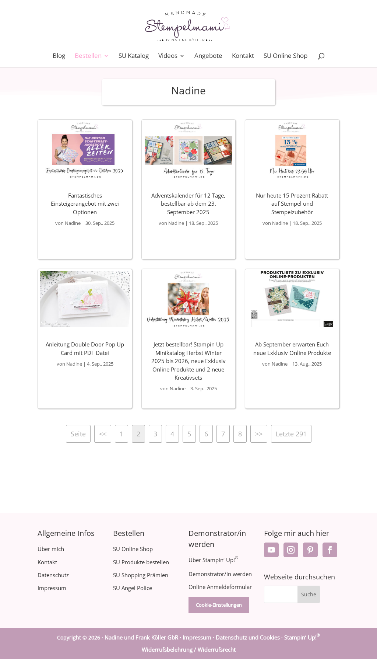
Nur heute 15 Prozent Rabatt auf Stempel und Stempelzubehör (292, 204)
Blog (59, 56)
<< (102, 433)
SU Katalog (134, 56)
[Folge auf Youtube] (271, 550)
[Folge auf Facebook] (330, 550)
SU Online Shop (285, 56)
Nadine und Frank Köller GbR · (144, 637)
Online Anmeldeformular (220, 586)
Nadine (73, 223)
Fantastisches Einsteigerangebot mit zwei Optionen (85, 204)
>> (259, 433)
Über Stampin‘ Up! (213, 560)
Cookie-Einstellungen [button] (219, 605)
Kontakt (243, 56)
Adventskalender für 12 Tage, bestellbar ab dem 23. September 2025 (188, 204)
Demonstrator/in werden (220, 574)
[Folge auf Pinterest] (310, 550)
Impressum (52, 588)
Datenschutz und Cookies (248, 637)
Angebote (208, 56)
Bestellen (88, 56)
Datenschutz (53, 575)
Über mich (51, 548)
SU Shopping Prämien (140, 575)
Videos (167, 56)
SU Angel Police (132, 588)
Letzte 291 (291, 433)
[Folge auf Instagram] (290, 550)
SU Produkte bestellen (141, 562)
